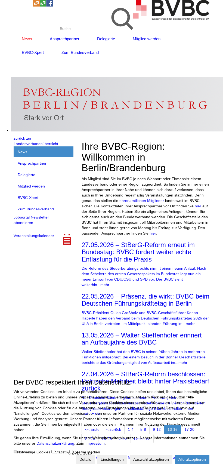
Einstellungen (112, 459)
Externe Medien (86, 452)
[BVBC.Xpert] (43, 5)
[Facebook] (49, 5)
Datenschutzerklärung (55, 443)
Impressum (95, 443)
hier (198, 206)
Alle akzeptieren (192, 459)
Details (85, 459)
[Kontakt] (17, 5)
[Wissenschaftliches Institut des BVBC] (36, 5)
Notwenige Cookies (33, 452)
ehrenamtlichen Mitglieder (141, 200)
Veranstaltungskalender (34, 235)
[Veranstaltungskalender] (23, 5)
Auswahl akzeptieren (151, 459)
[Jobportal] (30, 5)
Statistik (61, 452)
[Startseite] (171, 18)
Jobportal (22, 217)
